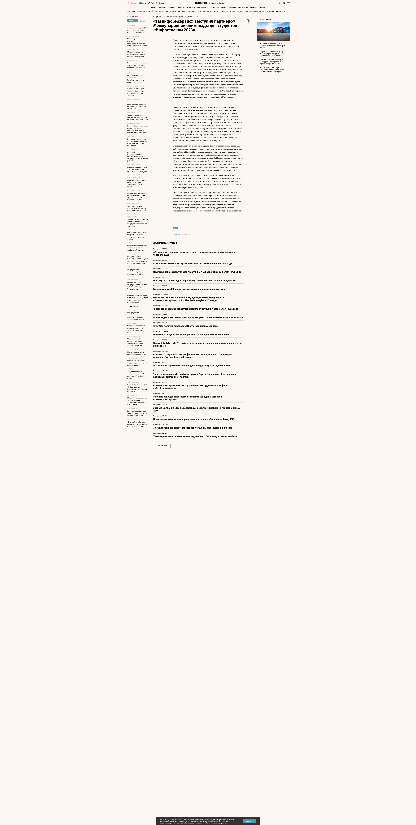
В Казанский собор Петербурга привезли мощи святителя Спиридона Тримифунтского (137, 286)
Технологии (191, 7)
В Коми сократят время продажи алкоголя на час (136, 353)
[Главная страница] (199, 3)
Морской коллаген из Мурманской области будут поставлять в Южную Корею (137, 117)
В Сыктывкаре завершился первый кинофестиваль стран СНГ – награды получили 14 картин (137, 196)
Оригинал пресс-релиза (181, 234)
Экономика (162, 7)
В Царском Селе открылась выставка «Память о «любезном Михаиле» (137, 248)
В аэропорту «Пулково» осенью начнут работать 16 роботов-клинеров (137, 363)
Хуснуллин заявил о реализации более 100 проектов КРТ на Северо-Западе (136, 375)
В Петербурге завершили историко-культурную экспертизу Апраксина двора (136, 329)
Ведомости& (207, 11)
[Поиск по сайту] (284, 3)
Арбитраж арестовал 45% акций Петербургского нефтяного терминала (136, 30)
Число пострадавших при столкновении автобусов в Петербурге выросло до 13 (137, 413)
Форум (223, 7)
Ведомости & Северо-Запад (238, 7)
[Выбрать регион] (280, 3)
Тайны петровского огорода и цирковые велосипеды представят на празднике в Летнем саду (137, 105)
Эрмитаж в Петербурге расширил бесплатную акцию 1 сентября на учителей (135, 92)
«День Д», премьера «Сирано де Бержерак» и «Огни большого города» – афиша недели (137, 209)
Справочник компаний (145, 11)
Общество (181, 7)
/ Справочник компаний (171, 17)
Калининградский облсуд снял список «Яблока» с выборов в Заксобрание (136, 65)
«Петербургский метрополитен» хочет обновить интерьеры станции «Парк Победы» (136, 316)
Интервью (253, 7)
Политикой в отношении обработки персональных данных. (206, 823)
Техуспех (240, 11)
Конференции (175, 11)
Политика (172, 7)
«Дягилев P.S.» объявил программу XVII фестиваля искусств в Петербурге (137, 424)
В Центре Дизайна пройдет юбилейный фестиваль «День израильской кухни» (137, 169)
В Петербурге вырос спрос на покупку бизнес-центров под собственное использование (137, 299)
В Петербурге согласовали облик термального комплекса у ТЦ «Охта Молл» (137, 183)
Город (199, 11)
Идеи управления (188, 11)
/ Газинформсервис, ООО (189, 17)
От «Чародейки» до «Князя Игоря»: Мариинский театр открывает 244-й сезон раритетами (137, 142)
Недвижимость (202, 7)
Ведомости (131, 11)
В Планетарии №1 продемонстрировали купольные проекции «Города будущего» (135, 342)
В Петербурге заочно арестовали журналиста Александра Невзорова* (136, 54)
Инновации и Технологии (276, 11)
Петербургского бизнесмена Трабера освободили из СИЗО (135, 272)
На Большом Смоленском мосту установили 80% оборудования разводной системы (137, 236)
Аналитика (224, 11)
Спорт (216, 11)
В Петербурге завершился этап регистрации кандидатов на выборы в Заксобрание (137, 401)
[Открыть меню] (288, 3)
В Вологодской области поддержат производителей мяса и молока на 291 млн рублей (137, 42)
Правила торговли (161, 11)
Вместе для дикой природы (255, 11)
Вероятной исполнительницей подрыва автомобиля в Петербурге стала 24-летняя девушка (137, 156)
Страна (232, 11)
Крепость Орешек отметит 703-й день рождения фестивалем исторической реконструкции (137, 388)
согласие (193, 821)
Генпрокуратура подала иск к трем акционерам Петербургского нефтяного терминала (137, 223)
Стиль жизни (214, 7)
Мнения (262, 7)
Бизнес (153, 7)
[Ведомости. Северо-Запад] (216, 3)
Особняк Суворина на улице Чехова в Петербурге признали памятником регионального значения (137, 129)
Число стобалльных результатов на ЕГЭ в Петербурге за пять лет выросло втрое (136, 79)
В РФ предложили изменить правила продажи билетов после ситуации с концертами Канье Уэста (137, 260)
